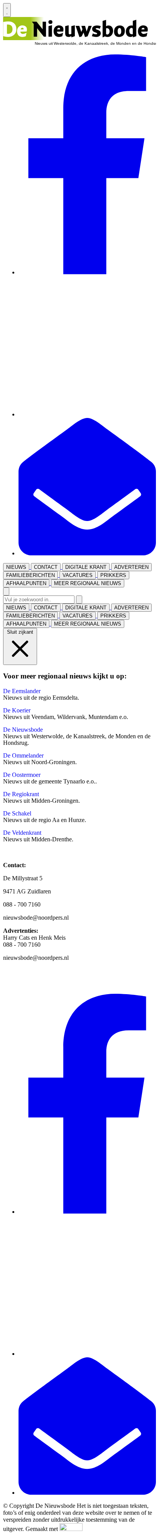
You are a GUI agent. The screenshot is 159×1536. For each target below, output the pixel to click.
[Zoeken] (79, 599)
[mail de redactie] (87, 553)
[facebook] (87, 272)
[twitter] (87, 414)
